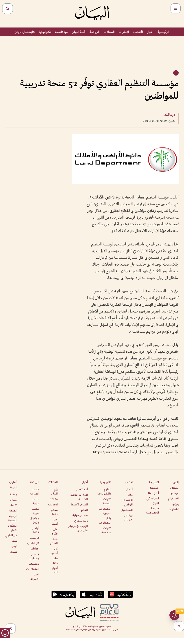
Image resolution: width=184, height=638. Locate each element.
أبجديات (53, 504)
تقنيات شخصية (106, 530)
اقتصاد (138, 32)
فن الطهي (11, 535)
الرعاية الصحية (12, 518)
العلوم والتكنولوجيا (104, 491)
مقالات (54, 499)
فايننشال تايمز (25, 32)
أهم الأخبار (82, 489)
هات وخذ (55, 560)
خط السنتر (54, 541)
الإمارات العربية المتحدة (79, 497)
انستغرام (173, 498)
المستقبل (127, 509)
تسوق (13, 551)
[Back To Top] (179, 626)
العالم (84, 509)
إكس (176, 482)
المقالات (109, 32)
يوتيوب (175, 504)
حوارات (35, 548)
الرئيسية (163, 32)
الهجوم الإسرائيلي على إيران (78, 528)
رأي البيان (54, 491)
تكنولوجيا (45, 32)
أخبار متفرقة (35, 576)
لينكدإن (174, 487)
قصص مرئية (80, 515)
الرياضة (95, 32)
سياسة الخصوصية (152, 510)
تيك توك (174, 509)
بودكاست (61, 32)
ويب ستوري (81, 520)
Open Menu (175, 8)
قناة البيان (78, 32)
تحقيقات (34, 563)
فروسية (34, 537)
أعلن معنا (153, 493)
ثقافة (14, 505)
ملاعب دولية (35, 511)
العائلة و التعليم (12, 528)
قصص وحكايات (34, 556)
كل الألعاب (33, 543)
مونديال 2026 (34, 520)
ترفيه (14, 546)
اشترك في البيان (153, 500)
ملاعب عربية (35, 501)
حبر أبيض (54, 521)
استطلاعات (32, 569)
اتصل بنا (154, 482)
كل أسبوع (54, 550)
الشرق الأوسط (79, 504)
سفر (14, 540)
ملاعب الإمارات (34, 491)
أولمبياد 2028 (34, 530)
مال (130, 494)
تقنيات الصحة (107, 501)
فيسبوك (174, 493)
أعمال (129, 489)
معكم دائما (54, 512)
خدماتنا (154, 487)
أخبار (150, 32)
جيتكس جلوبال (128, 517)
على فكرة (55, 531)
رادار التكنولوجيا (105, 520)
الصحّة (13, 510)
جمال (13, 499)
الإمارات (124, 32)
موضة (13, 494)
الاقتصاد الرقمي (128, 502)
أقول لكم (55, 570)
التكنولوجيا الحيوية (105, 511)
